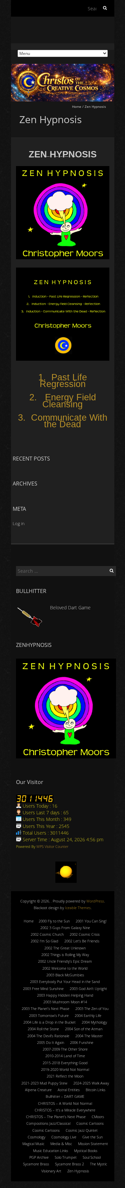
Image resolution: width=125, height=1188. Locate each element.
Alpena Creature (38, 1089)
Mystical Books (85, 1150)
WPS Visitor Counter (52, 846)
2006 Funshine (81, 1042)
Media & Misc (61, 1143)
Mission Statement (93, 1143)
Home (76, 106)
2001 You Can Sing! (91, 920)
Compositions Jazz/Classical (48, 1123)
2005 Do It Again (50, 1042)
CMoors (98, 1116)
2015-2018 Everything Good (65, 1062)
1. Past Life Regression (62, 380)
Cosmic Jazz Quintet (82, 1130)
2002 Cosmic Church (47, 934)
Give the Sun (92, 1136)
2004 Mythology (94, 1022)
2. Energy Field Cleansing (62, 400)
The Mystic (98, 1163)
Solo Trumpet (66, 1157)
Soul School (92, 1157)
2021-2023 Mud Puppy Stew (44, 1083)
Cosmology (36, 1136)
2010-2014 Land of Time (65, 1055)
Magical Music (33, 1143)
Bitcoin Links (95, 1089)
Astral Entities (69, 1089)
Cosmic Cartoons (90, 1123)
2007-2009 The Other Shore (65, 1049)
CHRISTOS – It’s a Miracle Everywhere (65, 1109)
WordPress (95, 900)
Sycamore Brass (36, 1163)
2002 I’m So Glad (44, 940)
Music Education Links (50, 1150)
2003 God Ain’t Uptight (88, 988)
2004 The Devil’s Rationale (48, 1035)
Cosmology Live (63, 1136)
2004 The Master (89, 1035)
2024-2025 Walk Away (91, 1083)
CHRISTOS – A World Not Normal (65, 1103)
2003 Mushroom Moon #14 (65, 1001)
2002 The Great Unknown (65, 947)
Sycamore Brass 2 (69, 1163)
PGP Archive (39, 1157)
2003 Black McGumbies (65, 974)
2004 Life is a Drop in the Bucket (49, 1022)
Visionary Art (51, 1170)
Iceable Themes (78, 907)
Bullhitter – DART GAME (65, 1096)
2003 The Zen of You (91, 1008)
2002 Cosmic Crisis (85, 934)
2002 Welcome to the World (65, 968)
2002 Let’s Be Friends (81, 940)
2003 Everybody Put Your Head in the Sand (65, 981)
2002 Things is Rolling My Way (65, 954)
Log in (19, 523)
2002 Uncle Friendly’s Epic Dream (65, 961)
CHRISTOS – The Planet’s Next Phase (56, 1116)
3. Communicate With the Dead (62, 421)
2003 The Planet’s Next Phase (45, 1008)
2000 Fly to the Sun (54, 920)
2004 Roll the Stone (43, 1028)
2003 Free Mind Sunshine (43, 988)
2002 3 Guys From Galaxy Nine (65, 927)
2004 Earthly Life (88, 1015)
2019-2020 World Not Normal (65, 1069)
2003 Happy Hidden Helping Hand (65, 995)
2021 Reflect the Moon (65, 1076)
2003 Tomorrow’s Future (49, 1015)
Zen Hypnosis (78, 1170)
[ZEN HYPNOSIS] (66, 708)
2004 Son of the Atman (83, 1028)
